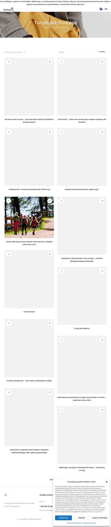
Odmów (81, 518)
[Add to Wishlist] (49, 61)
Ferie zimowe (29, 311)
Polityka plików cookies (74, 523)
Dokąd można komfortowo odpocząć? (82, 189)
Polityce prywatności (95, 512)
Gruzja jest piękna (82, 328)
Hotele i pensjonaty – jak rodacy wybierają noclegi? (29, 380)
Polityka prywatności (89, 523)
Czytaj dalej (8, 62)
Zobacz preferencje (100, 518)
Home (46, 27)
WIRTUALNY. (36, 519)
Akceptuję (63, 518)
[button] (107, 482)
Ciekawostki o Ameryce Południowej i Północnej (29, 189)
